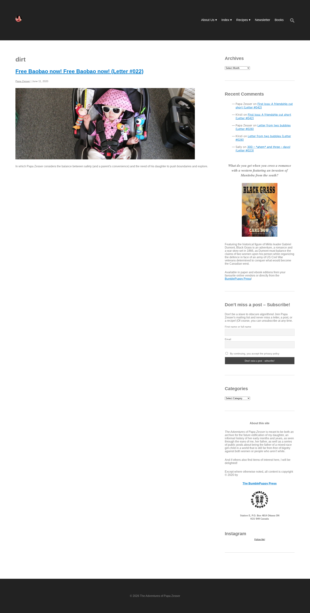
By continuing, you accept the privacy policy (254, 353)
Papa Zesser (22, 81)
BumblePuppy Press (238, 278)
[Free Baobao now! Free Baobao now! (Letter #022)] (113, 123)
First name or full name (238, 326)
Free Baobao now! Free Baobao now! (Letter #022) (79, 71)
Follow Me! (259, 539)
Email (228, 339)
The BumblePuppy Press (260, 483)
